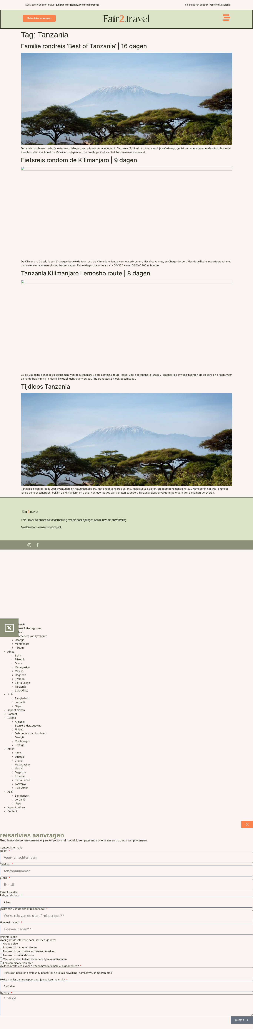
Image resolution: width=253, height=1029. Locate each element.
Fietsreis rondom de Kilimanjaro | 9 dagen (79, 160)
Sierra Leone (22, 682)
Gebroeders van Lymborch (31, 636)
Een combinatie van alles (18, 963)
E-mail (4, 877)
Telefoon (5, 864)
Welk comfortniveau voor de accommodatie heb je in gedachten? (39, 966)
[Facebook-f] (37, 545)
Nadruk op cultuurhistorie (18, 955)
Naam (4, 850)
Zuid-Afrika (21, 690)
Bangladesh (22, 698)
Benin (18, 655)
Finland (19, 632)
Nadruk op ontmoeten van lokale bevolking (29, 951)
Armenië (20, 624)
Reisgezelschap (10, 895)
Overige (5, 993)
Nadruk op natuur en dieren (20, 947)
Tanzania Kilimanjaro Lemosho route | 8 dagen (85, 273)
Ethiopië (19, 659)
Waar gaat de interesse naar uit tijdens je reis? (28, 940)
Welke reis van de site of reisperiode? (23, 909)
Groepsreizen (11, 943)
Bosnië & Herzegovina (28, 628)
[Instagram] (29, 545)
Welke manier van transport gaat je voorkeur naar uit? (33, 979)
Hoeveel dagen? (10, 922)
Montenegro (22, 643)
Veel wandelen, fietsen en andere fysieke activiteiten (35, 959)
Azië (10, 694)
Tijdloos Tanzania (45, 386)
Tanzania (20, 686)
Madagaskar (22, 667)
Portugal (20, 647)
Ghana (19, 663)
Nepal (18, 706)
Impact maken (16, 710)
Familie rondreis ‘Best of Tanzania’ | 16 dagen (84, 46)
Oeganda (20, 674)
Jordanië (20, 702)
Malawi (19, 671)
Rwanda (20, 678)
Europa (11, 717)
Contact (12, 713)
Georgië (19, 639)
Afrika (10, 651)
